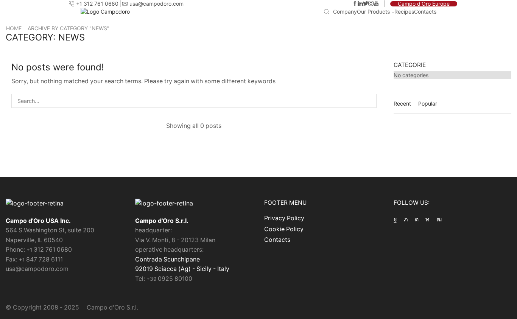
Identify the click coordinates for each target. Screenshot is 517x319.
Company (345, 11)
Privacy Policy (284, 218)
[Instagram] (371, 4)
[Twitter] (365, 4)
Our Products (373, 11)
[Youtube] (376, 4)
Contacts (425, 11)
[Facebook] (355, 4)
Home (14, 28)
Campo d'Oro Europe (424, 3)
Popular (427, 103)
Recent (402, 103)
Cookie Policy (284, 229)
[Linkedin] (360, 4)
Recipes (404, 11)
